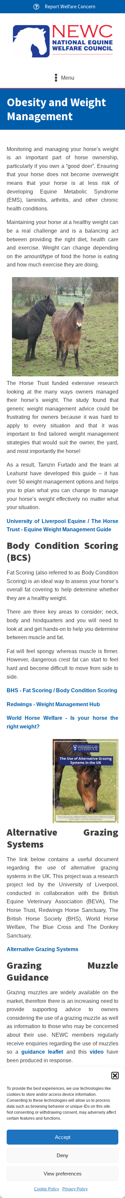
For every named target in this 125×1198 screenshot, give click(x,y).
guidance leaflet (42, 1052)
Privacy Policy (75, 1189)
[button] (115, 1075)
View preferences (63, 1173)
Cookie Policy (46, 1189)
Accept (62, 1137)
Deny (62, 1155)
